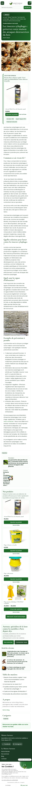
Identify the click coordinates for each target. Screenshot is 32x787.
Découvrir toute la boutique (16, 617)
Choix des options (16, 609)
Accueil (5, 17)
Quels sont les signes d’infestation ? (15, 691)
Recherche (27, 7)
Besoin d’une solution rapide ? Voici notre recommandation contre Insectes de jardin (15, 679)
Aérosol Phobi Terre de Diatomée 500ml (15, 109)
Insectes (14, 17)
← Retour (6, 15)
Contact (4, 759)
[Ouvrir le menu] (2, 3)
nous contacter (9, 421)
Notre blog (6, 710)
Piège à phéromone (8, 573)
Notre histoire (5, 751)
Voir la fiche (22, 114)
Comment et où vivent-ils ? (13, 684)
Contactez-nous (21, 642)
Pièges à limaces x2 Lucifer (10, 545)
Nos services (8, 642)
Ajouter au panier (12, 114)
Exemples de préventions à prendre (15, 694)
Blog (9, 17)
